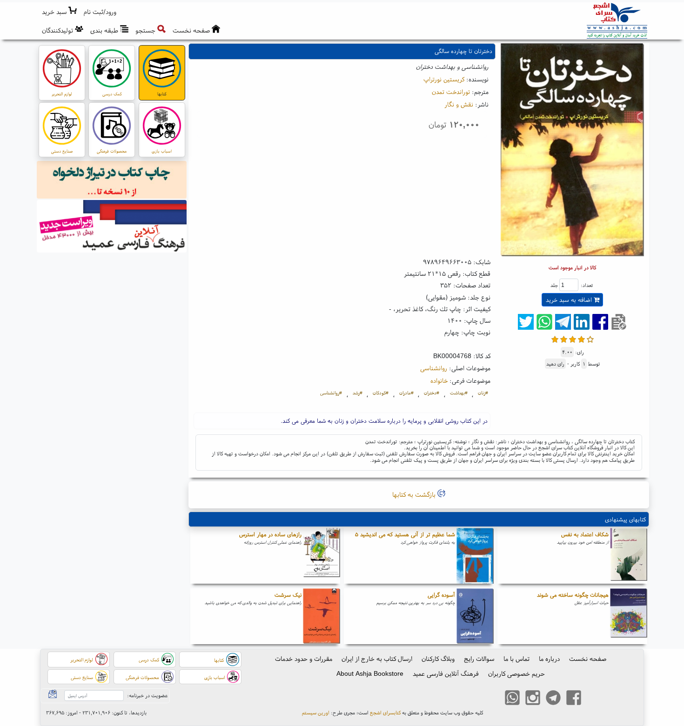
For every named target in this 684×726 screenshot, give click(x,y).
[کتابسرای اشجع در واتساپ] (512, 698)
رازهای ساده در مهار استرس (270, 534)
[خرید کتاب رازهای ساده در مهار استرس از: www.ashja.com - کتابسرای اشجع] (321, 556)
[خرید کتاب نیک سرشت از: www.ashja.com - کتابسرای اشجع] (321, 616)
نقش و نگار (458, 104)
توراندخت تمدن (451, 91)
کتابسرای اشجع (385, 712)
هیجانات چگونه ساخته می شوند (573, 595)
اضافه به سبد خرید (570, 299)
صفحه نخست (587, 658)
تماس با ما (516, 658)
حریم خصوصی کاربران (516, 673)
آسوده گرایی (441, 595)
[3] (572, 338)
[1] (554, 338)
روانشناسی (433, 368)
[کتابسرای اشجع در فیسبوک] (573, 698)
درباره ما (549, 658)
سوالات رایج (479, 658)
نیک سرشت (288, 595)
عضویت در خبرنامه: (147, 695)
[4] (581, 338)
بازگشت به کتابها (414, 494)
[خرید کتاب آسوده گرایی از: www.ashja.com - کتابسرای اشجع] (475, 616)
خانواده (439, 380)
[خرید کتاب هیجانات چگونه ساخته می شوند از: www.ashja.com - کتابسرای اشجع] (628, 616)
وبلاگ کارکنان (438, 658)
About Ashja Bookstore (369, 673)
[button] (100, 12)
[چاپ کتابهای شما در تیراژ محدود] (112, 181)
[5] (590, 338)
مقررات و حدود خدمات (303, 658)
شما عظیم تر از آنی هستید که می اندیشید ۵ (405, 534)
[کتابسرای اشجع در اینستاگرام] (532, 698)
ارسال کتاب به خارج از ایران (377, 658)
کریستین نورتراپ (443, 79)
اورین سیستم (315, 712)
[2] (563, 338)
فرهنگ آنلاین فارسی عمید (446, 673)
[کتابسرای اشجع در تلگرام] (553, 698)
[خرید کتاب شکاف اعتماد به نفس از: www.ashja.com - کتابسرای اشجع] (628, 556)
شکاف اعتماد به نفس (585, 534)
